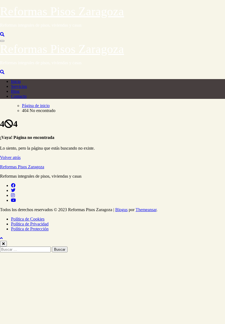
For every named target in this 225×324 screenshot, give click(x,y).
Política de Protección (30, 229)
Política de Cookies (27, 219)
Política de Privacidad (30, 224)
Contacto (19, 96)
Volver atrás (10, 157)
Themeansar (146, 209)
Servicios (19, 86)
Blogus (121, 209)
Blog (15, 91)
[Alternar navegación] (2, 41)
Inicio (16, 81)
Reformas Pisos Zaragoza (62, 11)
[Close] (3, 244)
